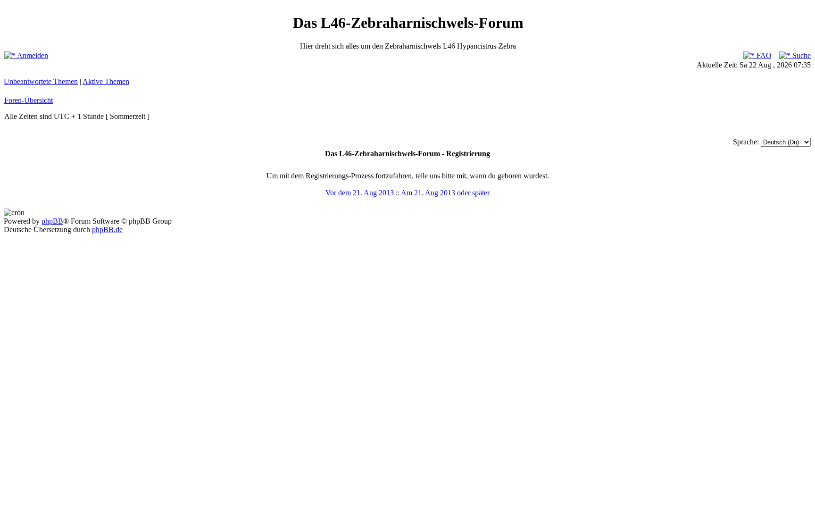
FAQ (763, 55)
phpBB (52, 221)
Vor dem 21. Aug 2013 (359, 193)
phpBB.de (107, 230)
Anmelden (32, 55)
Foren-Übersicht (28, 100)
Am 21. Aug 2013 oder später (445, 193)
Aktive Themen (106, 81)
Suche (800, 55)
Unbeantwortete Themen (41, 81)
